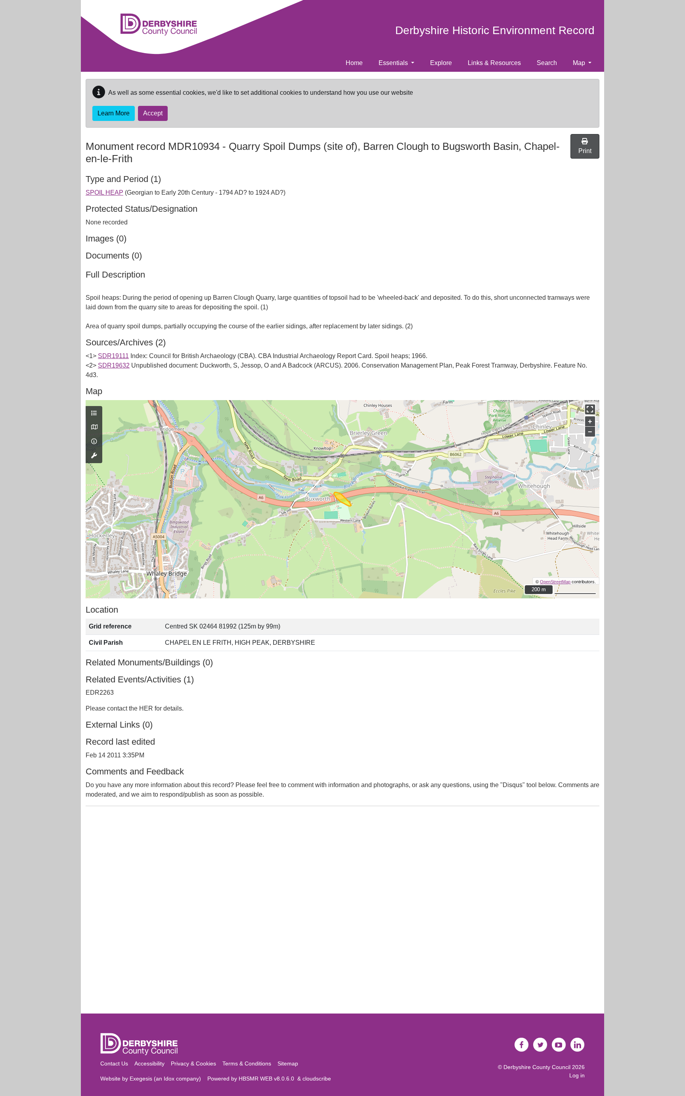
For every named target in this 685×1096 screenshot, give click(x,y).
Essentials (394, 62)
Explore (441, 62)
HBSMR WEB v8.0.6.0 (268, 1078)
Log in (577, 1075)
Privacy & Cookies (193, 1063)
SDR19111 (113, 356)
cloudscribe (316, 1078)
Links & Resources (494, 62)
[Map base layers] (94, 427)
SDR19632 (114, 365)
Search (547, 62)
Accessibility (149, 1063)
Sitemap (287, 1063)
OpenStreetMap (555, 581)
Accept (153, 113)
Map (580, 62)
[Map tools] (94, 456)
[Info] (94, 442)
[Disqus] (342, 911)
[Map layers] (94, 413)
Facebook (522, 1045)
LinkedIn (577, 1045)
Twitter (540, 1045)
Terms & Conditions (246, 1063)
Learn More (114, 113)
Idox (169, 1078)
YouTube (559, 1045)
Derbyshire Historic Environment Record (495, 30)
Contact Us (114, 1063)
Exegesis (141, 1078)
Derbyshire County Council (536, 1067)
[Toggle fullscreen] (590, 409)
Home (354, 62)
